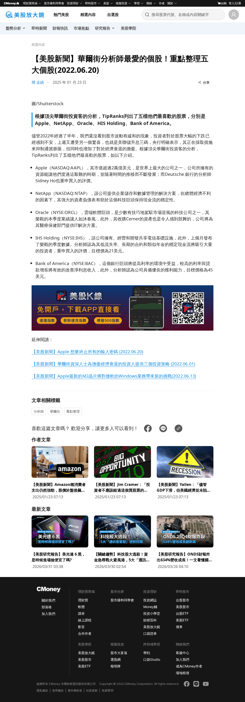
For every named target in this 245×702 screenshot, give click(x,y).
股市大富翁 (119, 653)
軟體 (81, 607)
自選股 (113, 14)
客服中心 (182, 653)
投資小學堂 (151, 613)
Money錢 (150, 607)
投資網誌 (150, 600)
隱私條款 (42, 690)
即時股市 (91, 3)
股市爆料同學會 (54, 3)
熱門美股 (61, 14)
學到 (146, 653)
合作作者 (84, 633)
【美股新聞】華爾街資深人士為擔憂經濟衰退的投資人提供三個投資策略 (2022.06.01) (113, 364)
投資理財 (72, 3)
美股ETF (182, 620)
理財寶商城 (30, 3)
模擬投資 (121, 3)
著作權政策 (75, 690)
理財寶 (83, 600)
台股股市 (182, 600)
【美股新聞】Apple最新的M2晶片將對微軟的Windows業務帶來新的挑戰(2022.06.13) (114, 376)
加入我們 (48, 614)
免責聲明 (107, 690)
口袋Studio (151, 659)
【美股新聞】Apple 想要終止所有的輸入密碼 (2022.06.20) (87, 351)
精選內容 (88, 14)
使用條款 (58, 690)
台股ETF (182, 613)
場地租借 (182, 673)
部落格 (47, 607)
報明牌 (116, 666)
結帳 (224, 3)
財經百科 (150, 620)
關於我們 (48, 600)
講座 (81, 613)
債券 (179, 627)
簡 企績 (38, 82)
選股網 (116, 659)
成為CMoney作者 (189, 666)
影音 (81, 627)
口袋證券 (150, 633)
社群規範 (92, 690)
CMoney (10, 3)
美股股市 (182, 607)
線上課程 (84, 620)
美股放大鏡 (151, 627)
